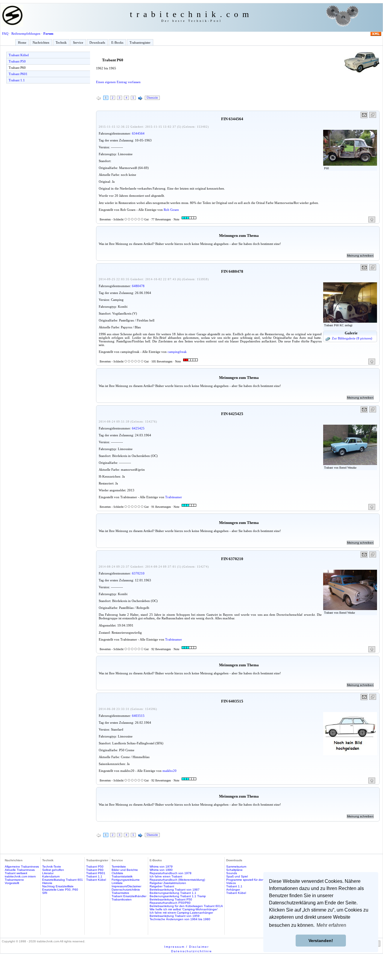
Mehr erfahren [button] (331, 925)
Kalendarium (51, 876)
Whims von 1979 (161, 866)
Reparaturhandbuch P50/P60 (170, 902)
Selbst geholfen (53, 869)
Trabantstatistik (122, 876)
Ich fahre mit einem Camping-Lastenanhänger (181, 912)
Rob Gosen (171, 209)
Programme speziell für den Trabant (251, 879)
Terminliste (119, 866)
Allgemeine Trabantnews (22, 866)
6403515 (138, 715)
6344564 (138, 133)
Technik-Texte (51, 866)
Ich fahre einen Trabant (166, 876)
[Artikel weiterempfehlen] (364, 115)
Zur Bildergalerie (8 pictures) (352, 338)
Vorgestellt (12, 883)
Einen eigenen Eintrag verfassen (118, 82)
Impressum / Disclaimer (186, 946)
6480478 (138, 286)
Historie (47, 883)
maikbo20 (169, 770)
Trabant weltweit (16, 873)
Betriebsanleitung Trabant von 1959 (175, 916)
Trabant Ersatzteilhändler (129, 896)
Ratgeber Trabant (162, 886)
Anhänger (233, 889)
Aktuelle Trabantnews (20, 869)
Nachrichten (41, 42)
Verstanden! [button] (320, 940)
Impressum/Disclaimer (126, 886)
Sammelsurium (236, 866)
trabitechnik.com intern (20, 876)
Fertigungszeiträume (126, 879)
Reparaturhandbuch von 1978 (171, 873)
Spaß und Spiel (237, 876)
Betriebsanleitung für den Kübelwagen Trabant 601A (186, 906)
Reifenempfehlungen (25, 33)
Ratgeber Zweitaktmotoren (168, 883)
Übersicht (152, 97)
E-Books (117, 42)
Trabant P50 (17, 61)
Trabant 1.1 (17, 80)
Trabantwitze (120, 892)
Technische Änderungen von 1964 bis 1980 (180, 919)
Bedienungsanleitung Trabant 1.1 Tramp (178, 896)
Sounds (231, 873)
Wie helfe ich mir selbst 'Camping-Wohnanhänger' (184, 909)
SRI (44, 892)
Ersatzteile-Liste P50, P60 (60, 889)
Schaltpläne (234, 869)
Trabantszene (14, 879)
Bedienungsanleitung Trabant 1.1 (173, 892)
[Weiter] (140, 98)
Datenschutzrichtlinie (126, 889)
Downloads (97, 42)
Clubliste (117, 873)
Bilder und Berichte (125, 869)
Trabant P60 (17, 67)
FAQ (5, 33)
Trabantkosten (122, 899)
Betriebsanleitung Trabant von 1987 (175, 889)
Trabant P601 (18, 74)
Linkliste (117, 883)
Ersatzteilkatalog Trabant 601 (62, 879)
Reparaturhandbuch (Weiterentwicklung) (177, 879)
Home (22, 42)
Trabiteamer (173, 497)
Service (78, 42)
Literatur (48, 873)
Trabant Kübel (19, 55)
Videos (231, 883)
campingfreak (177, 351)
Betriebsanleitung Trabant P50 (171, 899)
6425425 (138, 428)
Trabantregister (140, 42)
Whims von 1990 (161, 869)
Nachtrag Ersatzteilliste (58, 886)
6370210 (138, 573)
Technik (61, 42)
